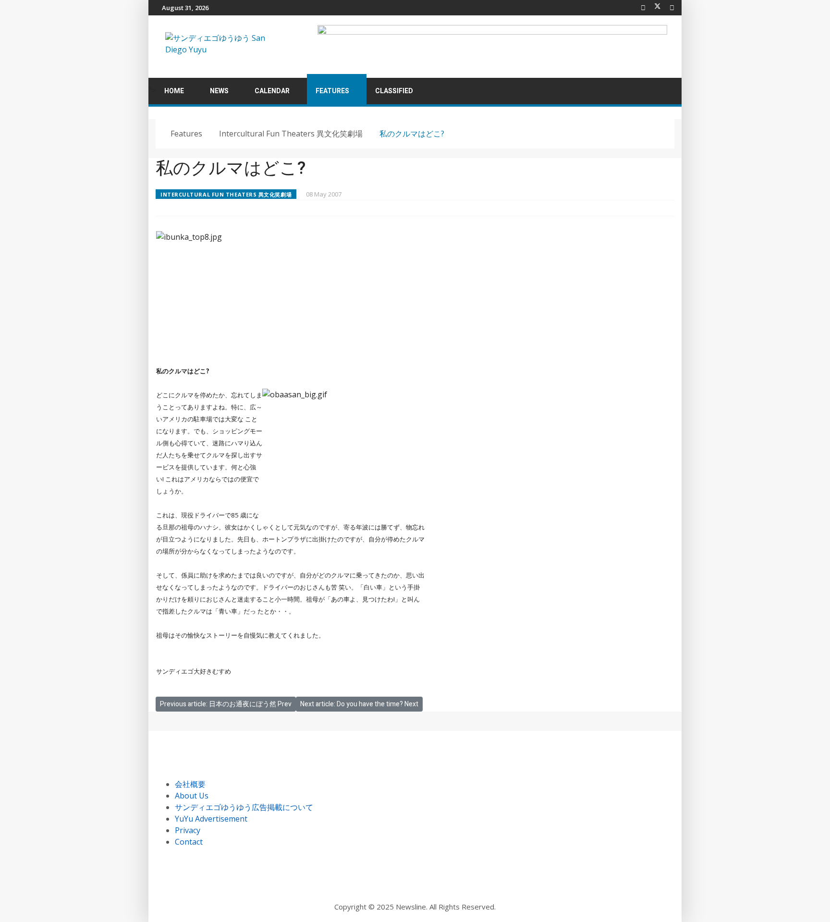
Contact (189, 841)
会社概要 (190, 784)
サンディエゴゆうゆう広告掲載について (244, 807)
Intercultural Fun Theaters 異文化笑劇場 (226, 194)
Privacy (187, 830)
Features (332, 91)
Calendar (272, 91)
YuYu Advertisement (211, 818)
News (219, 91)
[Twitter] (657, 7)
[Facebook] (643, 7)
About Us (191, 795)
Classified (394, 91)
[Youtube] (672, 7)
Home (174, 91)
